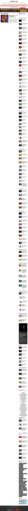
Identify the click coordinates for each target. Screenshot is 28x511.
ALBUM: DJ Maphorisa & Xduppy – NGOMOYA (24, 64)
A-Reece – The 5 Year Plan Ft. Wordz (24, 177)
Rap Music (20, 495)
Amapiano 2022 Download (23, 394)
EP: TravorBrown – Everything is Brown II (24, 112)
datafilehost (20, 478)
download (20, 482)
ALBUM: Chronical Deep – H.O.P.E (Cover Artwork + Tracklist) (24, 191)
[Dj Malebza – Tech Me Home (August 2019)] (20, 302)
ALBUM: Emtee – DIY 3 (24, 71)
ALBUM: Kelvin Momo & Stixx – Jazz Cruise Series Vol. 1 (24, 75)
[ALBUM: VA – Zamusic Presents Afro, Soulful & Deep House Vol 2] (20, 256)
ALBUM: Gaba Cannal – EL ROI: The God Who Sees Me (24, 43)
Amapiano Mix (25, 473)
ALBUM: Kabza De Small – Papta (24, 20)
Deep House (24, 478)
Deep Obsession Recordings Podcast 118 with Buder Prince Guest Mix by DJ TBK (24, 437)
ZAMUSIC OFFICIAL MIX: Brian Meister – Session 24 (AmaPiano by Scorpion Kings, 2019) (24, 265)
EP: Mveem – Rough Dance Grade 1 (24, 126)
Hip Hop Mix (20, 487)
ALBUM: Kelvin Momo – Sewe (24, 82)
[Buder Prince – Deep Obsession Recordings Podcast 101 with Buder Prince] (20, 446)
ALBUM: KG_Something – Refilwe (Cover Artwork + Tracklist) (24, 199)
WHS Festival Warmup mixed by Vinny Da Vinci (24, 420)
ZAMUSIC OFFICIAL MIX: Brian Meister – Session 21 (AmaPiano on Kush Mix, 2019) (24, 281)
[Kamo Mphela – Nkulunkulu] (20, 174)
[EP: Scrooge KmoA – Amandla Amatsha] (20, 124)
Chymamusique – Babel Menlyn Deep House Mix (24, 386)
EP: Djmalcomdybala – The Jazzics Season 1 (24, 116)
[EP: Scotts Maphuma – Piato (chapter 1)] (20, 36)
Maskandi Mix (20, 491)
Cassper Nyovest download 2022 (23, 398)
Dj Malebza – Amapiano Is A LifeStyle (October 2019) (24, 297)
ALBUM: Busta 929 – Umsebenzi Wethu (24, 100)
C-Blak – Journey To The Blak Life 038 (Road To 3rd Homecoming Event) (24, 382)
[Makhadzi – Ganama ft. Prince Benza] (20, 167)
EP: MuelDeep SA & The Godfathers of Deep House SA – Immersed (24, 145)
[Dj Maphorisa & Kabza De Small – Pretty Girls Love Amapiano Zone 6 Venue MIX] (20, 162)
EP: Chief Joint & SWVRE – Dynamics (24, 130)
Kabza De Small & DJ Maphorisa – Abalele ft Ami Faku (24, 158)
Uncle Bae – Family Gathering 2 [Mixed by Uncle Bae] (24, 454)
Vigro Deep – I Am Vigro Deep (24, 151)
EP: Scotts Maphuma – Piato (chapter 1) (24, 35)
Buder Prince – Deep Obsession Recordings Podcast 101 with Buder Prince (24, 446)
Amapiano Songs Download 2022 (23, 395)
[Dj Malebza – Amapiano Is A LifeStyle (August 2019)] (20, 310)
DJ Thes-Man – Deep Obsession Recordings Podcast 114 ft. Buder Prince (24, 441)
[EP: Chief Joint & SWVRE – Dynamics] (20, 365)
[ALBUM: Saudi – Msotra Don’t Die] (20, 94)
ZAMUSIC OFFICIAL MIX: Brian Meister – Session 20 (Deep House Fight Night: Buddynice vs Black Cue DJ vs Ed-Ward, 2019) (24, 286)
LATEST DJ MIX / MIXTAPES (22, 367)
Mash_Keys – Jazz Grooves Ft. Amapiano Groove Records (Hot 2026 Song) (24, 28)
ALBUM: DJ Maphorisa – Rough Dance (24, 61)
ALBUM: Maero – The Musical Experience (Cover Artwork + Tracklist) (24, 207)
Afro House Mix (21, 467)
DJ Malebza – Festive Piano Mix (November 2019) (24, 293)
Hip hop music (24, 487)
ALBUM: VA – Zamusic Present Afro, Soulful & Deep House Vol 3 (24, 252)
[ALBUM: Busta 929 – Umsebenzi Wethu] (20, 101)
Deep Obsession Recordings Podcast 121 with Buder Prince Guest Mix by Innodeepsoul (24, 428)
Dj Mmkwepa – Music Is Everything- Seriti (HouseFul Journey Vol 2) (24, 316)
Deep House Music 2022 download (23, 415)
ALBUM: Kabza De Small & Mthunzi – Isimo (24, 107)
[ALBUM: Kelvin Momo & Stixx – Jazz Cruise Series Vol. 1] (20, 76)
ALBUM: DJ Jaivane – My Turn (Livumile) (24, 103)
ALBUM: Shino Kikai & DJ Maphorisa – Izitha (24, 90)
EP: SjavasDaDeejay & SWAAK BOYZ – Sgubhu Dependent (24, 50)
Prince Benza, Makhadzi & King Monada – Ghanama (24, 170)
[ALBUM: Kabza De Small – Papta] (20, 21)
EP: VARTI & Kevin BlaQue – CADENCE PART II (24, 134)
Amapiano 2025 (21, 473)
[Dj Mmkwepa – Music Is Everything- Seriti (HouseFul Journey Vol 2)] (20, 316)
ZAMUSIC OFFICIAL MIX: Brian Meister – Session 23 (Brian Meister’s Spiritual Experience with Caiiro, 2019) (24, 271)
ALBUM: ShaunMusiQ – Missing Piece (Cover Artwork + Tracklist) (24, 203)
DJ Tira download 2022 (23, 404)
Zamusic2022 (23, 393)
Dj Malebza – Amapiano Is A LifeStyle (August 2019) (24, 310)
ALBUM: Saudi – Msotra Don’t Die (24, 93)
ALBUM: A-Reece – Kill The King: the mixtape (24, 79)
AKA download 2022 (23, 399)
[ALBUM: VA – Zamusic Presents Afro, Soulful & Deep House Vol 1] (20, 260)
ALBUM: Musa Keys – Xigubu (24, 46)
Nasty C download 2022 (23, 397)
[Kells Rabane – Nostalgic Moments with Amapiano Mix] (20, 458)
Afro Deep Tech (21, 463)
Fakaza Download (23, 406)
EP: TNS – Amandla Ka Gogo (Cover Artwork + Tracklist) (24, 195)
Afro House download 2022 (23, 409)
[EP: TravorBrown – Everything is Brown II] (20, 348)
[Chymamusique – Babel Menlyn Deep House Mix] (20, 387)
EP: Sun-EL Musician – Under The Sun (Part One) (24, 39)
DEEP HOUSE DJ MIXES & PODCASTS (22, 418)
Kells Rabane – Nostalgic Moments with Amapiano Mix (24, 458)
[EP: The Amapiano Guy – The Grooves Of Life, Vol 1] (20, 24)
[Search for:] (23, 16)
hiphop (24, 486)
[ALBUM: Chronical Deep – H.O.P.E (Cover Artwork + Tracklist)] (20, 191)
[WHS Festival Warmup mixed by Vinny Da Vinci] (20, 421)
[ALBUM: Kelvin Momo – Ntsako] (20, 69)
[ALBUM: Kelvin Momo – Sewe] (20, 83)
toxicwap (23, 495)
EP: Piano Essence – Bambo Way (24, 119)
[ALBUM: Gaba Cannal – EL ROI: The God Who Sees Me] (20, 232)
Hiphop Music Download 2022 (23, 408)
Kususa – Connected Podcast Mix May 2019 (24, 433)
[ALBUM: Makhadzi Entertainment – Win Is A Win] (20, 58)
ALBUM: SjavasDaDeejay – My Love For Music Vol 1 (24, 86)
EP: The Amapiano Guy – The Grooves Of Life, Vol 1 (24, 24)
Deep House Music (21, 481)
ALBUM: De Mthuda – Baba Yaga (24, 96)
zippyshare (20, 496)
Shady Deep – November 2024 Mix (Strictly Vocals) (24, 378)
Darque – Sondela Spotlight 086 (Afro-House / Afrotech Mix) (24, 370)
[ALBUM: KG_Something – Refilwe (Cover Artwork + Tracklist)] (20, 199)
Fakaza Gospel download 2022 (23, 410)
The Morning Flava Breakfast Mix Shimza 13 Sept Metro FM (24, 424)
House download (23, 412)
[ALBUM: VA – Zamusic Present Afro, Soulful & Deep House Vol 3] (20, 252)
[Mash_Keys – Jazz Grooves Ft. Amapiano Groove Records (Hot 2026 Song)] (20, 28)
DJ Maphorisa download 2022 (23, 407)
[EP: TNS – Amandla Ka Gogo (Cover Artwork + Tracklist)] (20, 195)
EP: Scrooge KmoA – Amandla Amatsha (24, 123)
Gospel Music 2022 (23, 411)
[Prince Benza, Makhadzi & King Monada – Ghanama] (20, 170)
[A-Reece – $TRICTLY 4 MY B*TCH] (20, 181)
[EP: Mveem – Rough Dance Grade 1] (20, 127)
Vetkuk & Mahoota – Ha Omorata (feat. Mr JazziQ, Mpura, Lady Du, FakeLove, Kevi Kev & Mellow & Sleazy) (24, 184)
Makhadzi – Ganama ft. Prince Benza (24, 166)
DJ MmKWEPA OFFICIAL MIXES (23, 313)
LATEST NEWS (21, 188)
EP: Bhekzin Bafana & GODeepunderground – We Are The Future (24, 141)
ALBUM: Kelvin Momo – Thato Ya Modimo (24, 54)
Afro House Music (21, 468)
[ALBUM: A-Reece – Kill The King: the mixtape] (20, 80)
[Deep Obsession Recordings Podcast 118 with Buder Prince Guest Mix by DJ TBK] (20, 437)
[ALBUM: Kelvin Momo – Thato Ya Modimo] (20, 55)
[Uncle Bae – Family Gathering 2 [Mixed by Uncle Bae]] (20, 454)
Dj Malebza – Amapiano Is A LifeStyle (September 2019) (24, 305)
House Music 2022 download (23, 414)
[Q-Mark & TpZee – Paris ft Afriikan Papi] (20, 155)
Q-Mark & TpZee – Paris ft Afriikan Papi (24, 154)
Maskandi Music (21, 492)
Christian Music (21, 476)
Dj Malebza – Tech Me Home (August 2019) (24, 301)
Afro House (25, 463)
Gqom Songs (20, 486)
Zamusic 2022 (23, 392)
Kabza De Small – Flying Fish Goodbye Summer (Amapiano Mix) (24, 374)
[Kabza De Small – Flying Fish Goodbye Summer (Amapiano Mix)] (20, 374)
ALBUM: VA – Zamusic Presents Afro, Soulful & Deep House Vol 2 (24, 256)
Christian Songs (21, 477)
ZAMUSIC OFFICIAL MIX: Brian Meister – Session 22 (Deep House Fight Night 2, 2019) (24, 276)
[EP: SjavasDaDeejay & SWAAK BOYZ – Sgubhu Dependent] (20, 51)
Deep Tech (25, 481)
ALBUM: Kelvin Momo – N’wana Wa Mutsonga (24, 32)
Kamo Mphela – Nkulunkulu (24, 173)
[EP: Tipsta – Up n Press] (20, 138)
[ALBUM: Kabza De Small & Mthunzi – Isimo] (20, 108)
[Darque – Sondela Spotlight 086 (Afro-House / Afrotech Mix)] (20, 370)
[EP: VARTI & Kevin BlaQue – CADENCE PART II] (20, 134)
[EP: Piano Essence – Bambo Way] (20, 120)
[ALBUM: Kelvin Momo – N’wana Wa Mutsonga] (20, 221)
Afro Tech (25, 468)
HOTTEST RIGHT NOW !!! (22, 18)
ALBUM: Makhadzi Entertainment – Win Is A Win (24, 58)
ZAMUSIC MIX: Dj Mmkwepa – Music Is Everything (24, 320)
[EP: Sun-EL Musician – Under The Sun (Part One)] (20, 228)
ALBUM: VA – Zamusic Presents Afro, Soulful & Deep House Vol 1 (24, 259)
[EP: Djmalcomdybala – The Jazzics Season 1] (20, 117)
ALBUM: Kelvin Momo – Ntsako (24, 68)
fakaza (25, 482)
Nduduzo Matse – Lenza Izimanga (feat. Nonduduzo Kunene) (13, 16)
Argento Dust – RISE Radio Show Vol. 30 (24, 450)
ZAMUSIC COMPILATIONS (22, 249)
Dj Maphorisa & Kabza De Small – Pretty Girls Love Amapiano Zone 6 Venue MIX (24, 162)
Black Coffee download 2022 (23, 405)
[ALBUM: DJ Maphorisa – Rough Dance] (20, 62)
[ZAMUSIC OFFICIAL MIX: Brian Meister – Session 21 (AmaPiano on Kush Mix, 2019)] (20, 281)
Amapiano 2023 (21, 472)
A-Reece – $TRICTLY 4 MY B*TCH (24, 180)
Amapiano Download (23, 396)
